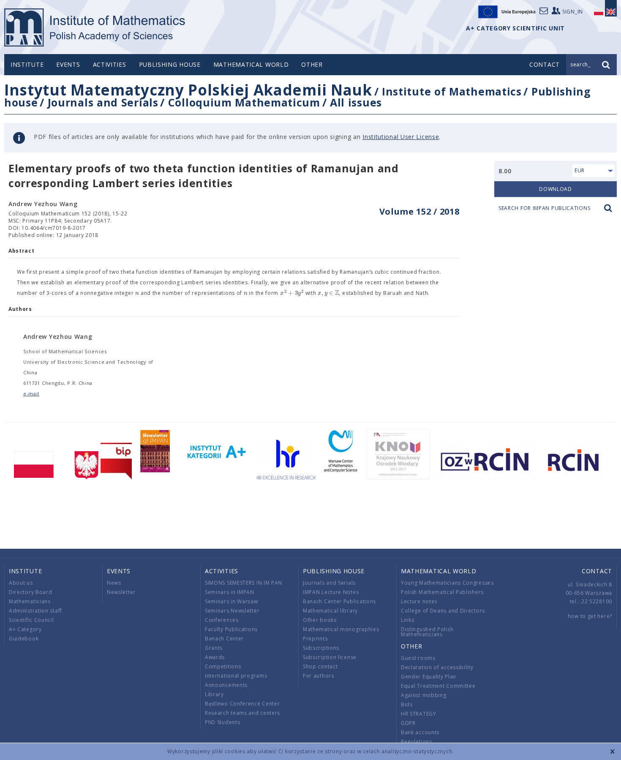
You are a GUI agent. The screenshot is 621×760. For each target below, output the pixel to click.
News (114, 582)
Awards (215, 657)
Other (312, 64)
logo (95, 27)
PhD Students (222, 722)
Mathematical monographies (341, 629)
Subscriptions (321, 647)
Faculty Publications (231, 629)
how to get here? (590, 616)
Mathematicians (30, 601)
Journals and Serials (103, 102)
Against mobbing (424, 695)
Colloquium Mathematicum (244, 102)
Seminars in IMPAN (229, 592)
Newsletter (121, 592)
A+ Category (25, 629)
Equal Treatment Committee (438, 685)
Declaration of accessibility (437, 667)
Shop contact (320, 666)
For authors (318, 675)
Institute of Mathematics (452, 91)
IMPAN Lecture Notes (331, 592)
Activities (109, 64)
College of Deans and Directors (443, 610)
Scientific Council (31, 620)
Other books (320, 620)
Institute (27, 64)
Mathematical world (251, 64)
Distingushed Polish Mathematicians (427, 632)
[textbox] (137, 293)
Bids (407, 704)
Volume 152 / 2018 (419, 211)
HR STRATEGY (418, 713)
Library (214, 694)
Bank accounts (420, 732)
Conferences (222, 620)
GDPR (408, 723)
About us (21, 582)
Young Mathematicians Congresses (447, 582)
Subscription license (330, 657)
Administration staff (35, 610)
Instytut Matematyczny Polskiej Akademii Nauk (188, 90)
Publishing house (170, 64)
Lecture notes (419, 601)
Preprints (315, 638)
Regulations (416, 741)
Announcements (226, 685)
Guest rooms (418, 658)
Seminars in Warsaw (231, 601)
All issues (356, 102)
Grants (214, 647)
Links (407, 620)
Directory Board (30, 592)
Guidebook (23, 638)
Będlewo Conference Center (242, 703)
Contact (597, 571)
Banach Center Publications (339, 601)
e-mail (31, 393)
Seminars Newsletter (232, 610)
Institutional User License (400, 137)
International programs (236, 675)
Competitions (223, 666)
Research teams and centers (242, 712)
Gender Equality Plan (428, 676)
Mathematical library (330, 610)
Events (68, 64)
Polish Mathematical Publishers (442, 592)
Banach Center (224, 638)
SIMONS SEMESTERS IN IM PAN (243, 582)
